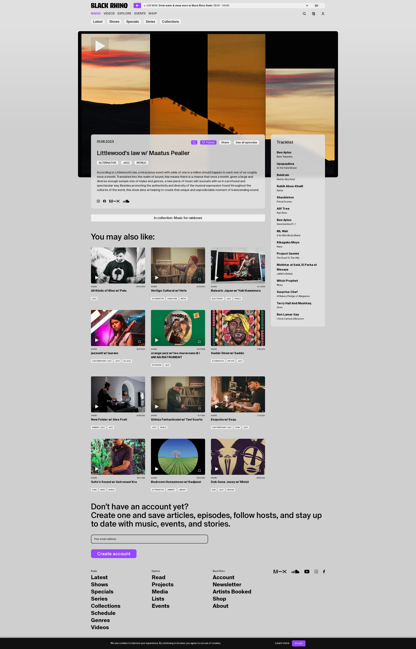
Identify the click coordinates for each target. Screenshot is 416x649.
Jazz (126, 162)
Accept (299, 643)
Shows (114, 22)
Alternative (107, 162)
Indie (102, 490)
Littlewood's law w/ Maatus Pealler (143, 153)
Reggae (230, 490)
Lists (158, 599)
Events (140, 13)
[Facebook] (104, 201)
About (220, 606)
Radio (96, 13)
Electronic (217, 299)
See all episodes (246, 142)
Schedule (103, 613)
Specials (132, 22)
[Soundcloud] (126, 201)
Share (225, 142)
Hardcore (172, 299)
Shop (153, 13)
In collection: (178, 218)
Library (182, 490)
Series (150, 22)
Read (158, 577)
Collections (170, 22)
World (141, 162)
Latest (98, 22)
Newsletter (227, 584)
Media (160, 592)
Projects (163, 584)
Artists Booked (232, 592)
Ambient (171, 490)
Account (223, 577)
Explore (124, 13)
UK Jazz (127, 361)
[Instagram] (98, 201)
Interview (156, 365)
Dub (213, 490)
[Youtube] (306, 571)
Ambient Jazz (98, 427)
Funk (237, 427)
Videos (109, 13)
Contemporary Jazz (102, 361)
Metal (184, 299)
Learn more (282, 643)
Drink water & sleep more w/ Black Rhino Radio (194, 5)
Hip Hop (230, 361)
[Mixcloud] (114, 201)
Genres (100, 620)
